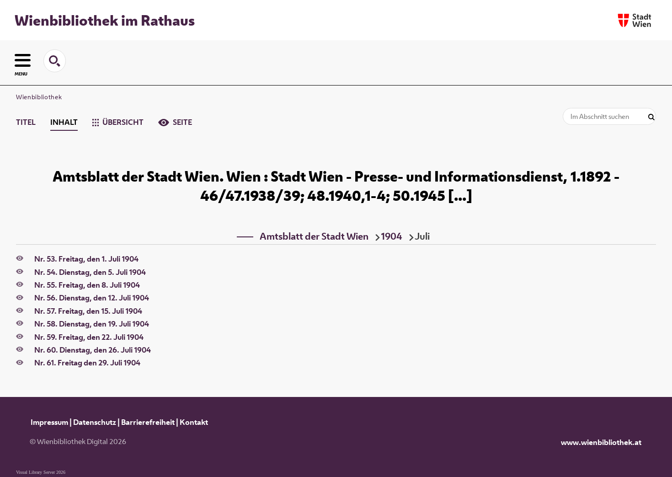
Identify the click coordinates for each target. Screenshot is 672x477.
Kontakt (194, 422)
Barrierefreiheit (148, 422)
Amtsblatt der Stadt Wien (314, 236)
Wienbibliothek (39, 97)
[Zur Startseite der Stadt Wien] (634, 20)
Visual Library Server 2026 (40, 472)
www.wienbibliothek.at (601, 442)
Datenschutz (94, 422)
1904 (391, 236)
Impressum (49, 422)
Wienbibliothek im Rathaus (105, 20)
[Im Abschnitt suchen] (651, 117)
